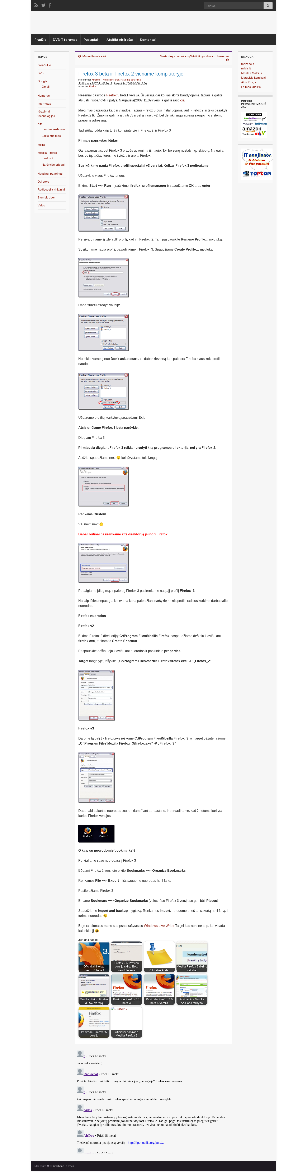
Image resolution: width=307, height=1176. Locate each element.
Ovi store (43, 181)
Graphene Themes (63, 1165)
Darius (92, 86)
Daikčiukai (44, 65)
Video (41, 205)
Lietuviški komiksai (253, 77)
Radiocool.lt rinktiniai (51, 189)
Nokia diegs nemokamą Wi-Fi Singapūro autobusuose (194, 56)
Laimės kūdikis (251, 86)
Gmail (45, 86)
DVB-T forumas (65, 39)
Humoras (44, 95)
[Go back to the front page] (153, 22)
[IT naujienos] (257, 164)
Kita (40, 123)
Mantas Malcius (251, 73)
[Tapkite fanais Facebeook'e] (49, 4)
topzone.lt (247, 63)
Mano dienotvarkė (94, 56)
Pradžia (40, 39)
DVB (40, 73)
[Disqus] (153, 1101)
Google (42, 81)
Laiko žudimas (51, 135)
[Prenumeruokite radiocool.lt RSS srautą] (36, 4)
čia (182, 100)
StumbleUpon (47, 197)
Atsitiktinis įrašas (120, 39)
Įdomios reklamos (53, 129)
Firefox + (97, 79)
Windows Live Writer (159, 926)
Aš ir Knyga (248, 82)
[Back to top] (297, 1166)
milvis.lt (246, 68)
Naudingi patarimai (131, 79)
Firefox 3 (112, 95)
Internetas (44, 103)
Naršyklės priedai (53, 164)
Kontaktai (148, 39)
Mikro (41, 144)
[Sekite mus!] (43, 4)
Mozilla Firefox (111, 79)
